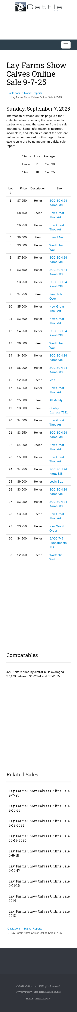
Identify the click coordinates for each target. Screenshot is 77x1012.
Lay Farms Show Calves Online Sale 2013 (39, 913)
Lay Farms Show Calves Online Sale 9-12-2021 (39, 823)
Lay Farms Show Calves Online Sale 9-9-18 (39, 853)
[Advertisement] (38, 606)
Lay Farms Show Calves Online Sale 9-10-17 (39, 868)
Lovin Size (56, 481)
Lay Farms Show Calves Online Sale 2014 (39, 898)
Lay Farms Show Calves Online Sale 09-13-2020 (39, 838)
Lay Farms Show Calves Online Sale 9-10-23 (39, 808)
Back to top (42, 998)
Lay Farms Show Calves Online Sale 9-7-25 (39, 793)
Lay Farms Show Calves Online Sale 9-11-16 (39, 883)
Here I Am (56, 237)
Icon (52, 380)
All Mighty (55, 400)
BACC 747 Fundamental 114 (58, 543)
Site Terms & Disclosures (47, 991)
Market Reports (33, 93)
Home (29, 998)
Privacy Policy (24, 991)
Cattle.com (13, 93)
